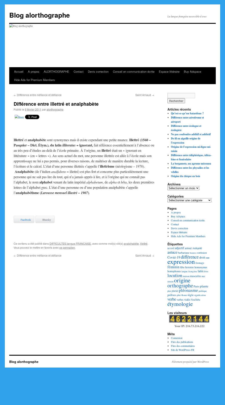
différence (190, 257)
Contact (78, 71)
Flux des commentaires (183, 346)
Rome (184, 295)
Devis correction (98, 71)
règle (191, 295)
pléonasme (188, 290)
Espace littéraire (169, 71)
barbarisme (183, 252)
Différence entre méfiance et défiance (38, 95)
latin (200, 271)
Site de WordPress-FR (182, 349)
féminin (173, 266)
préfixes (171, 295)
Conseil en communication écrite (133, 71)
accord (170, 248)
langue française (189, 271)
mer (203, 276)
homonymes (200, 267)
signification (200, 295)
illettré (143, 243)
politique (203, 290)
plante (204, 286)
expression (181, 261)
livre (206, 271)
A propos (33, 71)
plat (169, 290)
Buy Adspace (192, 71)
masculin (195, 276)
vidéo (187, 299)
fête (182, 267)
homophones (174, 271)
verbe (171, 299)
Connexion (176, 338)
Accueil (19, 71)
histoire (189, 267)
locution (174, 275)
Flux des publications (182, 342)
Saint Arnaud (144, 95)
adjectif (179, 248)
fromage (200, 262)
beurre (193, 252)
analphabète (131, 243)
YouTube (195, 299)
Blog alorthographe (39, 15)
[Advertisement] (84, 129)
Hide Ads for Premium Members (34, 80)
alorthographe (55, 109)
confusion (202, 252)
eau (207, 257)
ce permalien (67, 247)
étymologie (180, 303)
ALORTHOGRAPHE (56, 71)
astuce (172, 252)
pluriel (175, 290)
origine (182, 280)
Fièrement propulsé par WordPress (190, 361)
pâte (179, 295)
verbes (180, 299)
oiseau (170, 281)
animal (188, 248)
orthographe (180, 285)
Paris (196, 286)
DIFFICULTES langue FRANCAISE (70, 243)
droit (202, 257)
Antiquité (197, 248)
